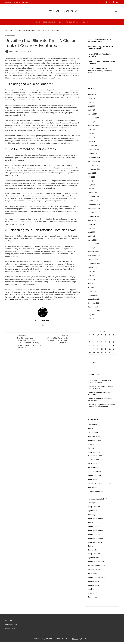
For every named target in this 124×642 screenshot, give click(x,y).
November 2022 (94, 256)
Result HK (85, 22)
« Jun (89, 362)
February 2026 (93, 118)
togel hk (91, 589)
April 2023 (91, 236)
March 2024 (92, 193)
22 (110, 349)
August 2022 (92, 267)
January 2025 (93, 153)
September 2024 (94, 169)
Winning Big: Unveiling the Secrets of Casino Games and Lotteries (57, 339)
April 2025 (91, 141)
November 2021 (93, 303)
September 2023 (94, 216)
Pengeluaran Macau (95, 456)
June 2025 (91, 134)
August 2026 (92, 94)
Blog (61, 22)
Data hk (91, 448)
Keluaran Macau (94, 460)
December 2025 (94, 126)
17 (89, 349)
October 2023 (93, 212)
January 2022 (93, 295)
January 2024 (93, 201)
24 (90, 353)
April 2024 (91, 189)
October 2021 (93, 307)
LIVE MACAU (92, 464)
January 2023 (93, 248)
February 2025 (93, 149)
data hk (90, 428)
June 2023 (91, 228)
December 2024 (94, 157)
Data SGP (9, 620)
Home (38, 22)
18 (94, 349)
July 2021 (91, 319)
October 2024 (93, 165)
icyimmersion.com (62, 11)
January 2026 (93, 122)
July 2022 (91, 271)
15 (109, 345)
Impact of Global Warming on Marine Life (99, 55)
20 (102, 349)
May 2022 (91, 279)
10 (89, 345)
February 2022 (93, 291)
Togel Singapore (72, 22)
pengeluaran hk (94, 452)
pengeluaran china (95, 542)
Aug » (95, 362)
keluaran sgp (93, 444)
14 (106, 345)
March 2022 (92, 287)
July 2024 (91, 177)
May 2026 (91, 106)
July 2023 (91, 224)
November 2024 (94, 161)
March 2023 (92, 240)
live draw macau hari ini (96, 565)
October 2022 (93, 260)
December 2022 (94, 252)
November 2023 (94, 208)
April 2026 (91, 110)
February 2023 (93, 244)
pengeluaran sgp (94, 440)
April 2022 (91, 283)
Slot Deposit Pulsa (94, 471)
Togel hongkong (49, 22)
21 (105, 349)
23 (114, 349)
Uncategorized (10, 36)
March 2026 (92, 114)
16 (113, 345)
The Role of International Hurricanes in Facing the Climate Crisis (100, 71)
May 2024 (91, 185)
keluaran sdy (92, 593)
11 (93, 345)
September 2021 (94, 311)
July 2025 (91, 130)
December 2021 (94, 299)
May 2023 (91, 232)
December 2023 (94, 205)
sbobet (11, 299)
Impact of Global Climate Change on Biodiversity (101, 62)
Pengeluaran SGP (12, 624)
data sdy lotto (93, 597)
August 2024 (92, 173)
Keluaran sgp (93, 432)
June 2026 (91, 102)
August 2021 (92, 315)
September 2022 (94, 263)
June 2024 (92, 181)
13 (101, 345)
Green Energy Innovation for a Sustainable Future (99, 40)
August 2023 (92, 220)
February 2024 (93, 197)
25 (94, 353)
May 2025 (91, 138)
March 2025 (92, 145)
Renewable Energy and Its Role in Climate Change (100, 48)
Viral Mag (75, 639)
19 (98, 349)
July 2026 (91, 98)
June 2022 (91, 275)
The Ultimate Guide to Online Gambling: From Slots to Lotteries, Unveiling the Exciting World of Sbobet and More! (29, 341)
